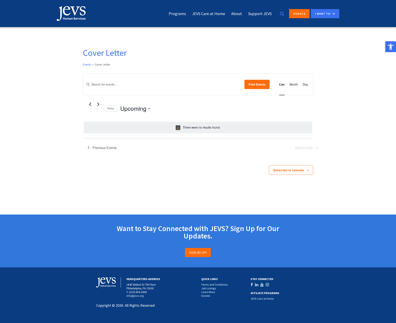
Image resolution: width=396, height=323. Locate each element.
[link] (390, 46)
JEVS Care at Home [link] (208, 13)
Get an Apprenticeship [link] (362, 47)
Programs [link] (177, 13)
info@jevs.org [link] (135, 296)
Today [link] (110, 108)
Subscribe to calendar (288, 170)
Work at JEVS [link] (355, 41)
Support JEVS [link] (260, 13)
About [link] (236, 13)
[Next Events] (98, 104)
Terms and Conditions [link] (214, 284)
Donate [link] (299, 13)
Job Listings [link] (208, 288)
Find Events (257, 84)
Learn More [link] (208, 292)
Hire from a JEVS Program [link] (365, 52)
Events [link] (87, 64)
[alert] (198, 127)
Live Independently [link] (360, 58)
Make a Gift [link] (354, 36)
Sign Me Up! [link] (198, 252)
